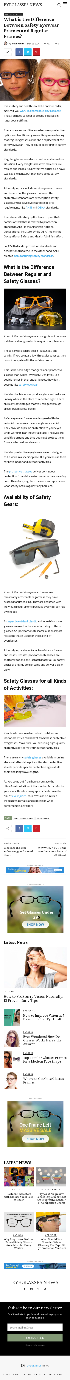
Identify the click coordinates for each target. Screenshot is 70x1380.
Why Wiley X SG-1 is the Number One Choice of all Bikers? (52, 851)
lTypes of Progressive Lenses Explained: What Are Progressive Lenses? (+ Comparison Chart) (51, 1198)
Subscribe (35, 1337)
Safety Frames (43, 818)
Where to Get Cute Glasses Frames (43, 1080)
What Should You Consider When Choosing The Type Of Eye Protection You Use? (51, 1243)
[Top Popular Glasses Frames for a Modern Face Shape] (12, 1059)
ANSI (29, 207)
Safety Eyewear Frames (23, 818)
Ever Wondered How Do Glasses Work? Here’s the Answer (42, 1040)
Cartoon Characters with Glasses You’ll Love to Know (18, 1196)
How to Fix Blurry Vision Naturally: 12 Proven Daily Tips (33, 998)
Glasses (28, 1032)
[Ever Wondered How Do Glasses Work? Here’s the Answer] (12, 1038)
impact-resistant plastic (22, 621)
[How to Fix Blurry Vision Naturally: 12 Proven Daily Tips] (35, 967)
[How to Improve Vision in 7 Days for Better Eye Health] (12, 1017)
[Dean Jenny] (6, 43)
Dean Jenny (18, 43)
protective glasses (20, 471)
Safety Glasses (13, 14)
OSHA (42, 207)
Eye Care (9, 992)
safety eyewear (28, 384)
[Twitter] (28, 52)
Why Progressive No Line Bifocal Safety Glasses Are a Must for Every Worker (19, 1243)
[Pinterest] (36, 52)
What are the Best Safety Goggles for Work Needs (19, 851)
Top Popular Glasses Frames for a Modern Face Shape (45, 1059)
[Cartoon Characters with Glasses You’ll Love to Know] (19, 1177)
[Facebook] (19, 52)
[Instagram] (31, 1289)
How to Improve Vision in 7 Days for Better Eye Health (43, 1017)
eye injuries (19, 796)
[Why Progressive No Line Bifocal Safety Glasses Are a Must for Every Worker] (19, 1222)
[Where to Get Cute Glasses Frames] (12, 1080)
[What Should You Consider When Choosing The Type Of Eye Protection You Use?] (51, 1222)
